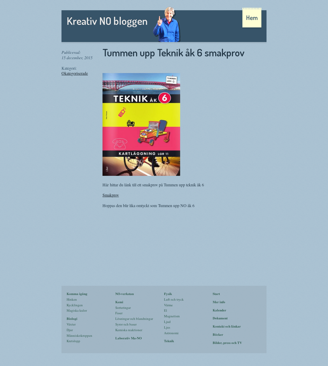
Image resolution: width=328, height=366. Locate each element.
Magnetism (172, 316)
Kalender (219, 310)
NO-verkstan (124, 293)
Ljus (167, 327)
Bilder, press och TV (227, 342)
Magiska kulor (77, 310)
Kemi (119, 301)
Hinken (72, 299)
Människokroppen (79, 335)
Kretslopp (73, 341)
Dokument (220, 318)
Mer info (219, 301)
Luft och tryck (174, 299)
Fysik (168, 293)
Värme (168, 305)
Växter (71, 324)
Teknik (169, 340)
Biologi (72, 318)
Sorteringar (123, 307)
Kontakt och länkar (227, 326)
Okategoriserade (74, 73)
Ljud (167, 321)
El (165, 310)
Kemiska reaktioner (128, 330)
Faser (118, 313)
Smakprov (110, 195)
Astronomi (171, 333)
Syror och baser (126, 324)
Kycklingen (75, 305)
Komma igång (77, 293)
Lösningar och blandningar (134, 318)
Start (216, 293)
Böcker (218, 334)
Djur (70, 330)
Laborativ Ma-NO (128, 337)
